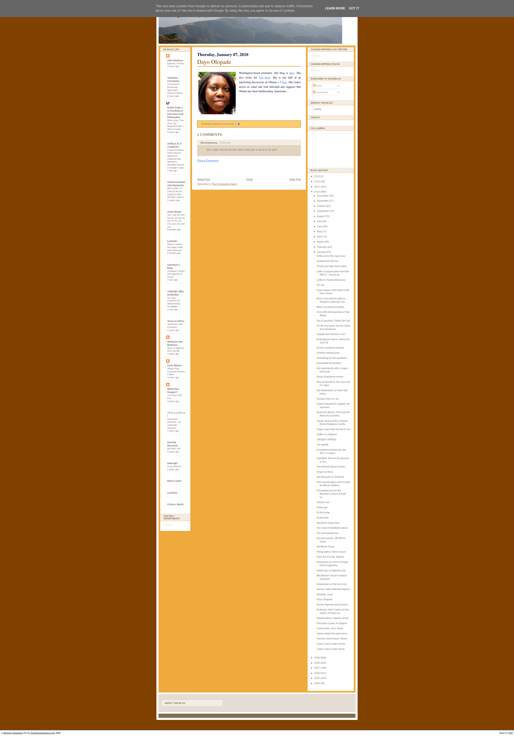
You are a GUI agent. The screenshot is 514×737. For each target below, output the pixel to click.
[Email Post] (237, 123)
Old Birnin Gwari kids (328, 523)
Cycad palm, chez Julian (330, 628)
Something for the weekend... (332, 358)
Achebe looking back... (329, 352)
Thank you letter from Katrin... (332, 266)
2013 (317, 176)
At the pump (323, 512)
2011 (317, 186)
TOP (510, 733)
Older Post (295, 179)
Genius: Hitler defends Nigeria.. (334, 589)
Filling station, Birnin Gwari (331, 551)
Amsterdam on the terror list (332, 584)
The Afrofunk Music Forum (331, 466)
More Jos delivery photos (330, 307)
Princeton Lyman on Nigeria (332, 623)
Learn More (335, 8)
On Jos (320, 285)
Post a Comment (207, 160)
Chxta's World (175, 504)
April (319, 236)
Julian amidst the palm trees (332, 633)
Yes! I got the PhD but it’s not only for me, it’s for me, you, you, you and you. (176, 221)
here (292, 73)
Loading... (168, 524)
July (319, 221)
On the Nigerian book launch (332, 604)
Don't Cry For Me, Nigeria (330, 556)
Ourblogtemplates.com (43, 733)
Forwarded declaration (329, 363)
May (319, 231)
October (321, 206)
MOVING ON (173, 448)
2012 (317, 181)
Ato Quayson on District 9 (330, 477)
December (323, 195)
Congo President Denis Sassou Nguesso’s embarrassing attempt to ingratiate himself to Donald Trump (175, 159)
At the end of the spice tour (331, 256)
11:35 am (229, 123)
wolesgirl (172, 463)
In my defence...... (176, 466)
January (321, 252)
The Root (264, 77)
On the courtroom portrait (330, 347)
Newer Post (203, 179)
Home (249, 179)
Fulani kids (322, 517)
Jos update (323, 444)
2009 (317, 657)
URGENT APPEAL (327, 439)
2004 (317, 683)
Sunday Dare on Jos (328, 398)
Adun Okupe (174, 211)
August (321, 216)
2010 (317, 191)
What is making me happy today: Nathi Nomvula (175, 247)
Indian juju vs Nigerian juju (331, 570)
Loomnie (172, 241)
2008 (317, 662)
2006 (317, 673)
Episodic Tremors (176, 63)
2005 (317, 678)
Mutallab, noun (325, 594)
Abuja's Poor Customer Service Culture (176, 371)
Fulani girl (322, 507)
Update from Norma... (328, 261)
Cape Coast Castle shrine (331, 649)
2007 (317, 668)
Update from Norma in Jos (331, 334)
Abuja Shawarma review (330, 376)
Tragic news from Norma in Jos (333, 429)
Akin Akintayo (175, 60)
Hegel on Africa (325, 472)
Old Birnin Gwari (326, 546)
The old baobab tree (328, 533)
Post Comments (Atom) (224, 184)
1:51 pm (224, 142)
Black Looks (174, 481)
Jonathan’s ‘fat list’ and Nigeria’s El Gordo (176, 274)
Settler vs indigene (327, 434)
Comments (321, 92)
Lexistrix (172, 492)
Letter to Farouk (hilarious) (331, 280)
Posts (318, 85)
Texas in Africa (175, 321)
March (320, 241)
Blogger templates (13, 733)
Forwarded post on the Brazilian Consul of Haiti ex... (331, 494)
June (320, 226)
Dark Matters (174, 365)
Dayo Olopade (214, 61)
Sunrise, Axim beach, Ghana (332, 638)
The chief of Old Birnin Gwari (332, 528)
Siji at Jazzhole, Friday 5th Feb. (334, 320)
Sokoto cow (323, 502)
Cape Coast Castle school (331, 643)
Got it (354, 8)
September (323, 211)
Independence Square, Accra (332, 618)
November (323, 200)
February (322, 247)
